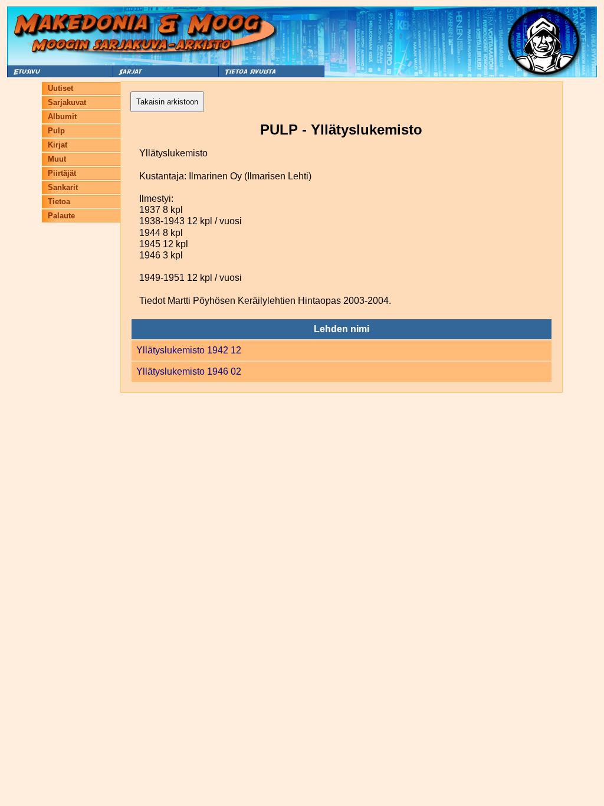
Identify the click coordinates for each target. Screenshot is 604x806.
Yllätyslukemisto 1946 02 (188, 371)
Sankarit (63, 187)
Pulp (56, 130)
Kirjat (57, 144)
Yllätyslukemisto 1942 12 (188, 350)
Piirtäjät (62, 173)
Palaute (61, 215)
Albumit (62, 116)
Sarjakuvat (67, 102)
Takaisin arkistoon (167, 101)
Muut (57, 159)
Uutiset (60, 88)
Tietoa (59, 201)
